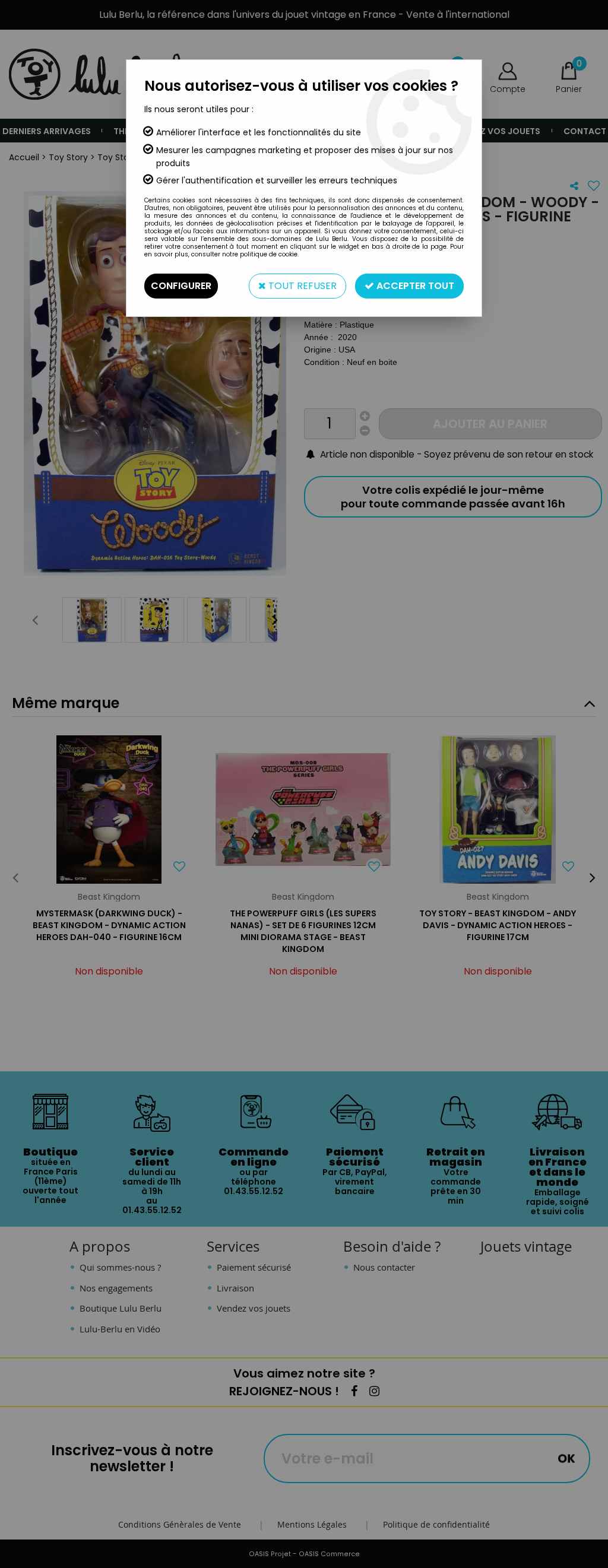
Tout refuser (301, 286)
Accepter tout (414, 286)
